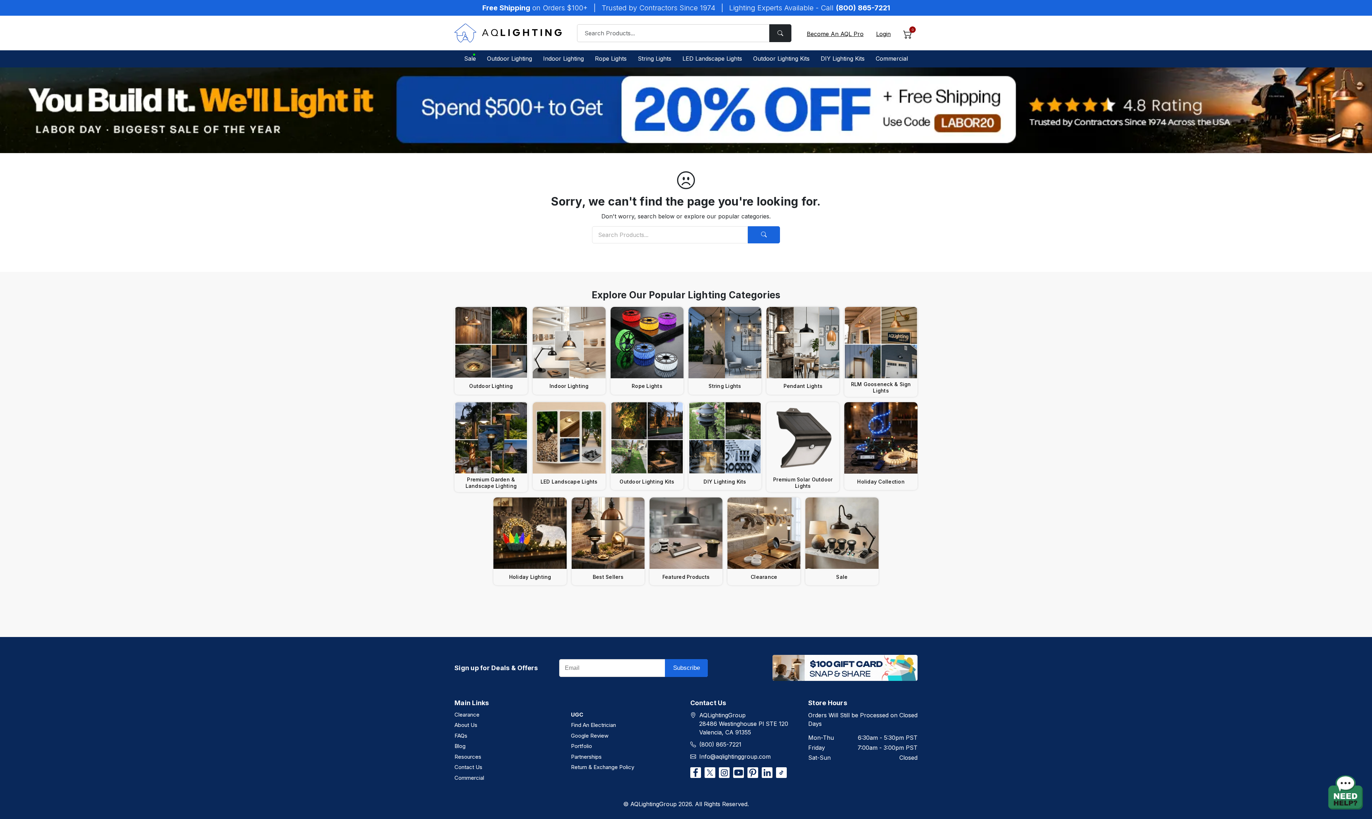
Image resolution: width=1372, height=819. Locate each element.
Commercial (892, 58)
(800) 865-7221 (720, 744)
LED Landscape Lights (712, 58)
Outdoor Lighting (509, 58)
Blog (460, 746)
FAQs (460, 735)
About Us (465, 725)
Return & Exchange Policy (602, 767)
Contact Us (468, 767)
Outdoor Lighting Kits (781, 58)
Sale (470, 58)
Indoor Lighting (563, 58)
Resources (467, 756)
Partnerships (586, 756)
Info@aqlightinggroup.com (735, 756)
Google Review (589, 735)
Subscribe (686, 667)
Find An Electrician (593, 725)
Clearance (466, 714)
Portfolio (581, 746)
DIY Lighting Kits (843, 58)
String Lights (654, 58)
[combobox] (684, 33)
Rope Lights (611, 58)
